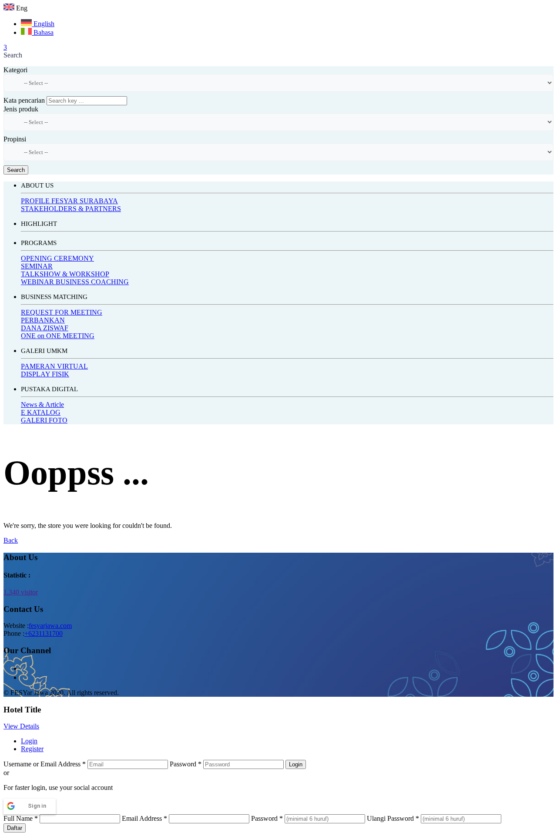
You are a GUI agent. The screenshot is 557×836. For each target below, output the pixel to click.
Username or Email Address (44, 764)
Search (16, 170)
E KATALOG (40, 412)
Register (32, 748)
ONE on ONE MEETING (57, 335)
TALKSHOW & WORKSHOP (65, 274)
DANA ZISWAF (44, 328)
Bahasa (43, 32)
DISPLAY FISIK (45, 374)
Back (10, 540)
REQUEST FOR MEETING (61, 312)
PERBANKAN (43, 320)
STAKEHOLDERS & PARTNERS (71, 208)
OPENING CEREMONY (57, 258)
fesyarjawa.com (50, 625)
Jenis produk (20, 109)
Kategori (15, 70)
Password (185, 764)
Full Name (20, 818)
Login (29, 741)
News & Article (42, 404)
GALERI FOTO (44, 420)
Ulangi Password (393, 818)
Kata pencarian (24, 100)
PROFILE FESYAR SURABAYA (69, 201)
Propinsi (14, 139)
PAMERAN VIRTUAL (54, 366)
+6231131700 (43, 633)
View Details (21, 726)
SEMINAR (37, 266)
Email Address (144, 818)
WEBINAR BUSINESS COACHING (75, 281)
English (43, 23)
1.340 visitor (20, 592)
